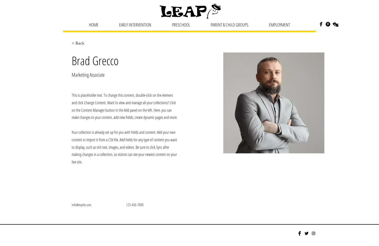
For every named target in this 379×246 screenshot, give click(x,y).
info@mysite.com (81, 204)
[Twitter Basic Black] (306, 233)
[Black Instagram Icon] (313, 233)
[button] (135, 24)
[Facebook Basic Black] (321, 24)
